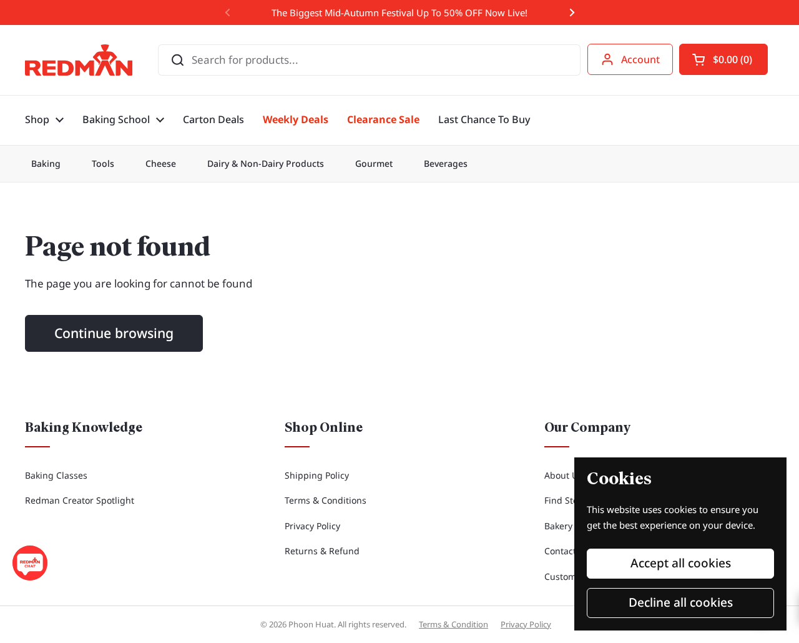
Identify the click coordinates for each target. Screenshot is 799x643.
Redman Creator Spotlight (79, 500)
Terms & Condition (453, 624)
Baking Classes (56, 475)
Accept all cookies (680, 563)
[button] (723, 59)
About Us (563, 475)
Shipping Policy (317, 475)
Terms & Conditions (325, 500)
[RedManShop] (78, 60)
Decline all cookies (681, 602)
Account (640, 59)
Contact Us (566, 551)
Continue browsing (114, 333)
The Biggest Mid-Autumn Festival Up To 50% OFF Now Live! (399, 12)
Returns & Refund (322, 551)
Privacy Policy (312, 526)
